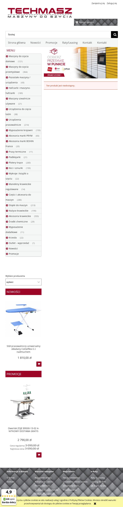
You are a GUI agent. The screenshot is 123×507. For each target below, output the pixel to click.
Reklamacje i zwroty (44, 481)
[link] (81, 62)
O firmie (10, 477)
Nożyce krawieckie (18, 210)
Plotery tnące (16, 162)
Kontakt (10, 481)
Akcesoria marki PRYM (21, 135)
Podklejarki (14, 157)
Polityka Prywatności (45, 493)
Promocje (14, 253)
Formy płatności (42, 485)
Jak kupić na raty (98, 485)
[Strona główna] (39, 12)
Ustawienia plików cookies (75, 481)
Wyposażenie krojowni (21, 130)
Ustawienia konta (71, 485)
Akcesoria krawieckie (20, 216)
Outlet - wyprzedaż (19, 243)
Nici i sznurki (16, 168)
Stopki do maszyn (18, 205)
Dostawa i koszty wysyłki (46, 489)
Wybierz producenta (15, 276)
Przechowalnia (70, 489)
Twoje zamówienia (71, 477)
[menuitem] (16, 43)
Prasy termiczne (17, 151)
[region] (81, 62)
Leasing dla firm (98, 481)
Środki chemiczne (18, 221)
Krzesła (13, 237)
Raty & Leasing (98, 477)
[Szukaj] (114, 34)
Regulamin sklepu (43, 477)
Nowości (13, 248)
